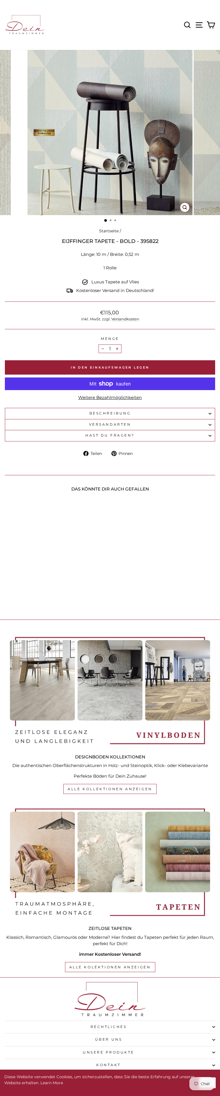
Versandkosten (125, 319)
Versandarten (110, 425)
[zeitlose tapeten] (110, 862)
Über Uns (108, 1039)
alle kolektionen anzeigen (110, 967)
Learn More (51, 1082)
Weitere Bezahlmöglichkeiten (110, 397)
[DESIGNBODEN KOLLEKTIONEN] (110, 690)
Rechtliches (109, 1027)
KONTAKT (108, 1065)
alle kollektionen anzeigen (110, 789)
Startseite (109, 231)
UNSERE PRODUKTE (108, 1052)
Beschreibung (110, 413)
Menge (110, 339)
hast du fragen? (110, 435)
